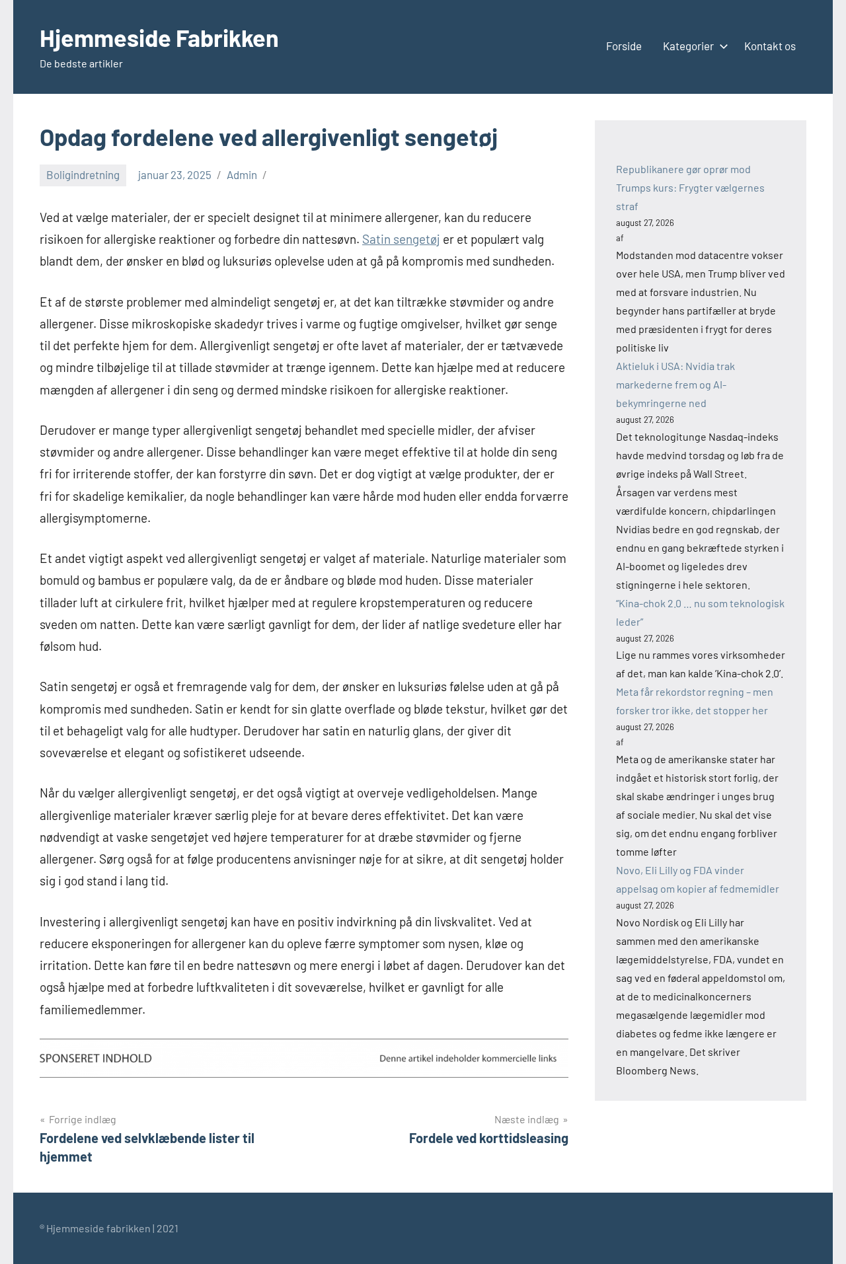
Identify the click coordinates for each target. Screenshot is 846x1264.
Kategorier (688, 45)
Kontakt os (770, 45)
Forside (624, 45)
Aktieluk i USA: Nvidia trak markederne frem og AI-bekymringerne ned (675, 384)
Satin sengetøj (401, 238)
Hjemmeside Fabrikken (159, 37)
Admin (242, 174)
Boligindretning (83, 174)
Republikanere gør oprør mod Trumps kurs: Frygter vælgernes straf (690, 187)
